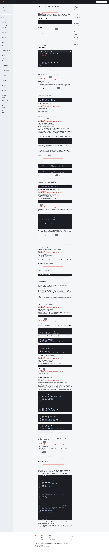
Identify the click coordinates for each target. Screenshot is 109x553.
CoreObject (3, 62)
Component (3, 55)
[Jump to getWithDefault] (59, 175)
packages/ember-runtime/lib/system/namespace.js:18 (50, 12)
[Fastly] (65, 551)
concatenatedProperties (78, 41)
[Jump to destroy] (50, 103)
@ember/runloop (4, 37)
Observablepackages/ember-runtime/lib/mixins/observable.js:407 (53, 192)
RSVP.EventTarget (4, 102)
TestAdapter (3, 112)
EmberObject (4, 75)
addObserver (76, 14)
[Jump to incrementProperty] (60, 189)
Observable (3, 98)
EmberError (3, 73)
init (74, 26)
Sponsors (49, 535)
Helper (3, 87)
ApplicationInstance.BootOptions (7, 50)
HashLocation (4, 85)
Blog (16, 1)
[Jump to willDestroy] (46, 368)
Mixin (2, 92)
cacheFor (75, 15)
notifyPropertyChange (77, 28)
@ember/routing (4, 35)
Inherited (76, 7)
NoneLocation (4, 95)
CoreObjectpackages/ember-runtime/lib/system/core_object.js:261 (53, 380)
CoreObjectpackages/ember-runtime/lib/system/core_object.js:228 (53, 207)
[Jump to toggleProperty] (55, 355)
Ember (3, 8)
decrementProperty (77, 17)
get (74, 20)
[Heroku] (62, 551)
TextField (3, 115)
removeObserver (76, 29)
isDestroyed (76, 42)
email (47, 543)
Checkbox (3, 53)
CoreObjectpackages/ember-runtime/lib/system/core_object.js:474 (53, 371)
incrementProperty (77, 25)
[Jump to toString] (47, 319)
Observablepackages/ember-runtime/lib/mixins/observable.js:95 (53, 121)
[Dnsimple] (73, 551)
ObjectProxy (3, 97)
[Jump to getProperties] (51, 155)
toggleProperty (76, 35)
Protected (76, 8)
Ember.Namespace (5, 65)
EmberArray (3, 72)
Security (42, 537)
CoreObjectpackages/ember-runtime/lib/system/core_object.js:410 (53, 444)
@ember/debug (4, 27)
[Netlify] (58, 551)
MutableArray (4, 93)
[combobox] (6, 14)
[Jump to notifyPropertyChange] (58, 235)
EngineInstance (4, 80)
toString (75, 34)
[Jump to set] (52, 263)
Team (42, 535)
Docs (7, 1)
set (74, 31)
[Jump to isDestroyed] (46, 441)
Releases (11, 1)
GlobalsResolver (4, 83)
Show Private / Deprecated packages (5, 17)
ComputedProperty (5, 57)
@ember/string (4, 40)
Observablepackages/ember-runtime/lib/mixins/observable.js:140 (53, 158)
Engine (3, 78)
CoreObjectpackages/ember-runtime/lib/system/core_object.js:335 (53, 464)
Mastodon (73, 539)
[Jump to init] (43, 204)
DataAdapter (4, 63)
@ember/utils (4, 44)
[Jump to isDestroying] (46, 452)
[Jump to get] (50, 118)
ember (42, 13)
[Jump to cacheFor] (52, 76)
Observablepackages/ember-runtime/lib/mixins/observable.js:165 (53, 266)
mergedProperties (77, 45)
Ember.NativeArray (4, 67)
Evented (3, 82)
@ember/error (4, 30)
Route (2, 105)
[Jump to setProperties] (52, 304)
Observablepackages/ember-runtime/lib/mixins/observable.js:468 (53, 79)
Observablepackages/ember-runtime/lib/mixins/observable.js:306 (53, 31)
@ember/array (4, 22)
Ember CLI (3, 12)
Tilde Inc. (41, 545)
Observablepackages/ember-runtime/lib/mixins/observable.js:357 (53, 252)
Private (76, 9)
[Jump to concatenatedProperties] (51, 377)
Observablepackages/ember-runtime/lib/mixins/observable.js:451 (53, 358)
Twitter (73, 535)
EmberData (3, 10)
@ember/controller (4, 25)
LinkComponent (4, 90)
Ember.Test (3, 68)
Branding (42, 539)
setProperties (76, 32)
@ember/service (4, 39)
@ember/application (5, 20)
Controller (3, 60)
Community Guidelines (51, 539)
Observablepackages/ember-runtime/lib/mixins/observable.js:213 (53, 307)
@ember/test (4, 42)
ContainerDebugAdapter (5, 58)
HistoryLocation (4, 88)
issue (52, 543)
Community (20, 1)
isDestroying (76, 44)
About (24, 1)
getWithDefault (76, 23)
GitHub (73, 536)
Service (3, 108)
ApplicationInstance (5, 48)
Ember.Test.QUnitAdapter (5, 70)
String (2, 110)
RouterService (4, 107)
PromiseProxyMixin (5, 100)
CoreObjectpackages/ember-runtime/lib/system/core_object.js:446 (53, 106)
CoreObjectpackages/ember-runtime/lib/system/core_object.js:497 (53, 321)
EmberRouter (4, 77)
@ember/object (4, 32)
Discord (73, 538)
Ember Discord (66, 543)
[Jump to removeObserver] (60, 249)
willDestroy (76, 37)
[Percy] (69, 551)
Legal (49, 537)
